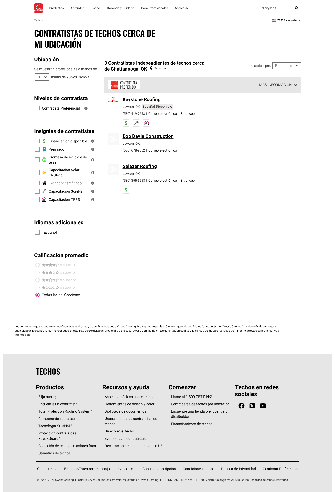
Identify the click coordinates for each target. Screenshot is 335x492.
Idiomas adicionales (58, 222)
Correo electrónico (162, 113)
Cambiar (84, 77)
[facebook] (241, 405)
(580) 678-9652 (134, 150)
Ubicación (46, 59)
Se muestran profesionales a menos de (65, 69)
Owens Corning (38, 8)
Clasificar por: (261, 66)
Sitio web (187, 113)
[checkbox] (37, 295)
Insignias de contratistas (64, 131)
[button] (86, 108)
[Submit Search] (297, 8)
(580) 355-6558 (134, 180)
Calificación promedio (61, 255)
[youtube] (262, 406)
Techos (38, 20)
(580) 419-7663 (134, 113)
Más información (275, 84)
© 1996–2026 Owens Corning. (56, 480)
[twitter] (252, 405)
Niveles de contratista (61, 98)
